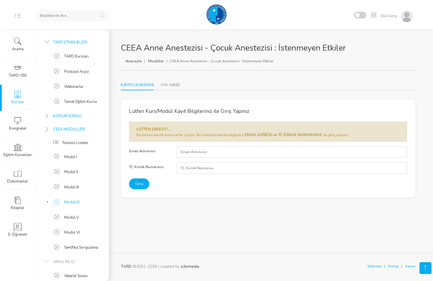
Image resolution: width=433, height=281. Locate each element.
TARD (126, 266)
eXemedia (190, 266)
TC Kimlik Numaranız (146, 167)
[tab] (170, 85)
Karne (410, 266)
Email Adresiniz (142, 151)
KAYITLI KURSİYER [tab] (137, 85)
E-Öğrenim (17, 234)
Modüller (156, 61)
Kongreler (18, 128)
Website (374, 266)
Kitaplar (17, 207)
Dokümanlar (17, 181)
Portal (393, 266)
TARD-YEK (18, 75)
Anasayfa (133, 61)
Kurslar (17, 102)
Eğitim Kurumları (18, 155)
